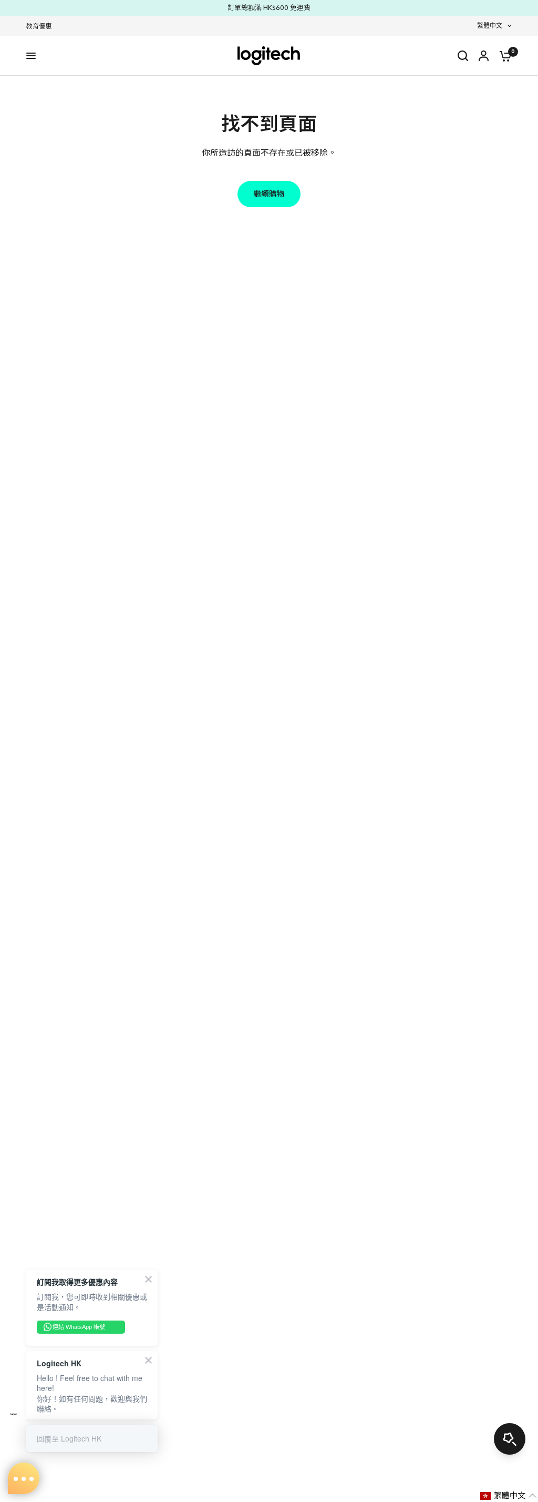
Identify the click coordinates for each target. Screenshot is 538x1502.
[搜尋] (462, 56)
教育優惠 (38, 26)
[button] (508, 1495)
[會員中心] (483, 56)
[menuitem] (41, 27)
